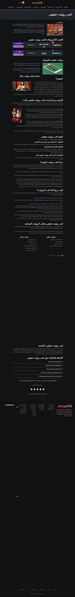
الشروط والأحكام (43, 589)
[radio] (43, 389)
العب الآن (18, 51)
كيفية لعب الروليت (58, 7)
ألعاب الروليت (50, 7)
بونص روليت (25, 151)
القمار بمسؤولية (34, 589)
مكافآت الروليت (19, 7)
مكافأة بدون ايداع (41, 408)
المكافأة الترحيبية (41, 405)
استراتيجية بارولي (23, 409)
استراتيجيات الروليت (22, 404)
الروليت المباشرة (27, 7)
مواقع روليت (43, 7)
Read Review (18, 46)
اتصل (49, 589)
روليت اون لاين (36, 7)
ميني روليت (34, 410)
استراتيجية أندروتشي (22, 411)
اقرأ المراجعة (17, 54)
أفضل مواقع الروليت (50, 409)
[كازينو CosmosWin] (56, 53)
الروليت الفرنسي (33, 408)
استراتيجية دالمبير (23, 410)
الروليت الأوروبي (33, 405)
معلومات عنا (54, 589)
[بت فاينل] (56, 45)
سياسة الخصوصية (22, 589)
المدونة (28, 589)
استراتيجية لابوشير (23, 412)
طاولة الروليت (30, 70)
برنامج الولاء (42, 409)
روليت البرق (34, 409)
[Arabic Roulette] (37, 2)
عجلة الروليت (24, 70)
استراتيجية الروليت (10, 7)
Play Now (18, 43)
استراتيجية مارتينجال (22, 405)
